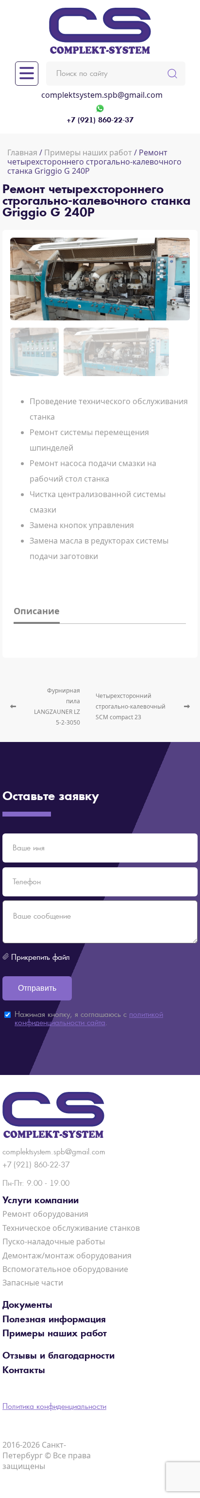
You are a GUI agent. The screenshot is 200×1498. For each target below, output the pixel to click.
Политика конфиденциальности (54, 1406)
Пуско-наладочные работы (53, 1241)
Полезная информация (54, 1319)
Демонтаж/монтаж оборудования (67, 1255)
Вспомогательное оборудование (65, 1269)
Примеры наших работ (88, 152)
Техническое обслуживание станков (71, 1228)
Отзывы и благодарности (58, 1356)
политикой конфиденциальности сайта (89, 1018)
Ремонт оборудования (45, 1214)
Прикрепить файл (40, 957)
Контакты (23, 1370)
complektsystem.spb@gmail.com (102, 95)
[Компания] (100, 31)
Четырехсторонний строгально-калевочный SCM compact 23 (131, 706)
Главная (22, 152)
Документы (27, 1305)
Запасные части (32, 1282)
